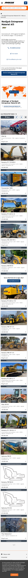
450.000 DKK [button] (4, 332)
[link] (14, 127)
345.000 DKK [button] (4, 167)
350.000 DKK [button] (4, 193)
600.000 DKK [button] (4, 306)
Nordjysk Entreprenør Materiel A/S (13, 144)
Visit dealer (15, 53)
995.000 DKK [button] (4, 435)
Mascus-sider (6, 554)
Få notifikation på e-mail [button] (14, 59)
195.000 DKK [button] (4, 409)
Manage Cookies (7, 569)
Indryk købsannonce (13, 281)
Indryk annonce (25, 2)
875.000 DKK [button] (4, 513)
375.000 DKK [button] (4, 219)
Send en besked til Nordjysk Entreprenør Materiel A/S (14, 73)
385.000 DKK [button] (4, 487)
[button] (7, 117)
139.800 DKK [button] (4, 461)
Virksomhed (4, 557)
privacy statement (19, 569)
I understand (14, 574)
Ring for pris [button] (4, 141)
